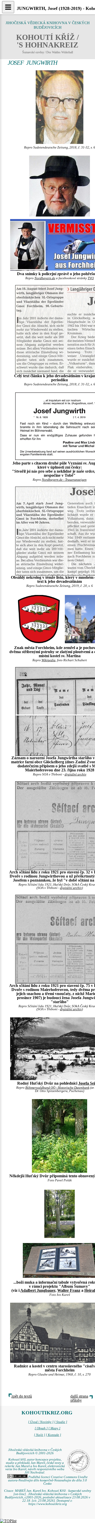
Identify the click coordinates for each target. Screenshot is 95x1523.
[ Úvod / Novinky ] (40, 1422)
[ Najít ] (39, 1435)
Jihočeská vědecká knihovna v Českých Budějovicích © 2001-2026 (35, 1451)
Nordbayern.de (44, 278)
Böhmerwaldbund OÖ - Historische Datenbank (57, 1087)
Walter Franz (68, 1290)
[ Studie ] (60, 1422)
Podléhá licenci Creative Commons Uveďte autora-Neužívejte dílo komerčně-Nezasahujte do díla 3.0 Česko (48, 1480)
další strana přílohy (79, 1398)
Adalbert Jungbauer (37, 1290)
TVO (91, 278)
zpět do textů (21, 1396)
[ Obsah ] (41, 1428)
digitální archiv (75, 774)
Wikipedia (48, 660)
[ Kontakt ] (53, 1435)
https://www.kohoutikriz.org (47, 1504)
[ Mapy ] (54, 1428)
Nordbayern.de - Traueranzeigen (64, 480)
